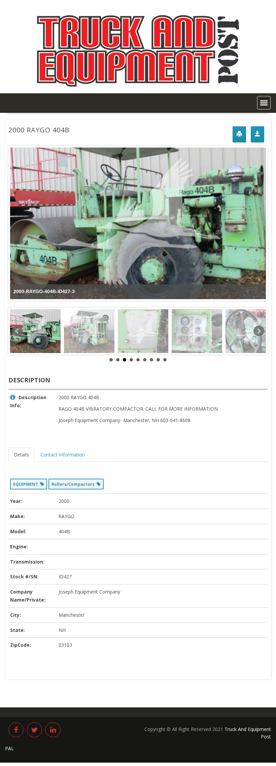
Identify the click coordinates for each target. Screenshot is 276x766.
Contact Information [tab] (62, 454)
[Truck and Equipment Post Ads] (138, 85)
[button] (264, 102)
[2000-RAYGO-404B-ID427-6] (197, 331)
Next (258, 331)
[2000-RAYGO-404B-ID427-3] (35, 331)
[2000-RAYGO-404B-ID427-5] (143, 331)
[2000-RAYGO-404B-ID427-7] (251, 331)
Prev (17, 331)
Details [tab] (21, 454)
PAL (9, 748)
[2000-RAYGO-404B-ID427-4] (89, 331)
